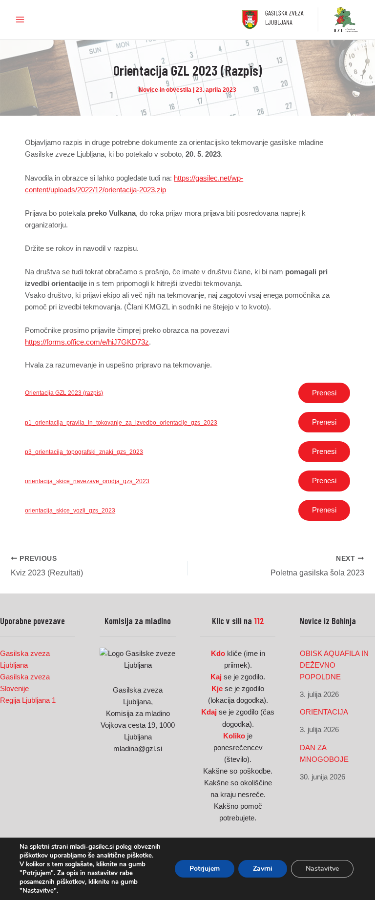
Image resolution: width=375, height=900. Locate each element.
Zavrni (262, 868)
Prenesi (324, 393)
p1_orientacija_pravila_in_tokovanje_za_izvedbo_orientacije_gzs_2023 (121, 422)
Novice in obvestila (165, 89)
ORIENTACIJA (324, 712)
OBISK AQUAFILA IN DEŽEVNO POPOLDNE (334, 665)
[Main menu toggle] (20, 19)
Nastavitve (322, 868)
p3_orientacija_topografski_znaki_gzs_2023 (84, 452)
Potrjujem (204, 868)
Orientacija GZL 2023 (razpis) (64, 392)
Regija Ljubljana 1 (28, 700)
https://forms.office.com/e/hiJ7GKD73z (87, 342)
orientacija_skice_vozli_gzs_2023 (70, 510)
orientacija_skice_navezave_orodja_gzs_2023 (87, 481)
